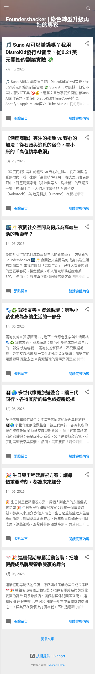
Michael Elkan (56, 665)
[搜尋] (88, 9)
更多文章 (47, 639)
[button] (86, 44)
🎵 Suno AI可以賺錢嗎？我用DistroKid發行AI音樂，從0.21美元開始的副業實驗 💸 (41, 52)
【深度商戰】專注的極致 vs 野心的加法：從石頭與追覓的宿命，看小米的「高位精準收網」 (41, 145)
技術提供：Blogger (50, 656)
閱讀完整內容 (79, 118)
